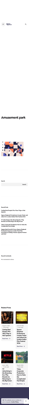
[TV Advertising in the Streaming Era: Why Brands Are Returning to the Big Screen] (7, 357)
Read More (5, 338)
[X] (2, 144)
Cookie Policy (15, 402)
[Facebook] (2, 142)
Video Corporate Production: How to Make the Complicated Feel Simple (14, 225)
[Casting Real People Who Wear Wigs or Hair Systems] (7, 317)
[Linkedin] (2, 150)
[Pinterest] (2, 147)
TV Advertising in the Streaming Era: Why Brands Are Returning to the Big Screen (12, 220)
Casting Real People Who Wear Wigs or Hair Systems (13, 211)
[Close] (25, 401)
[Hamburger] (3, 24)
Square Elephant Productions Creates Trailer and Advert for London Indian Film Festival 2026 (14, 216)
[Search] (26, 24)
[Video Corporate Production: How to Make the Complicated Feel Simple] (22, 357)
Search (3, 181)
